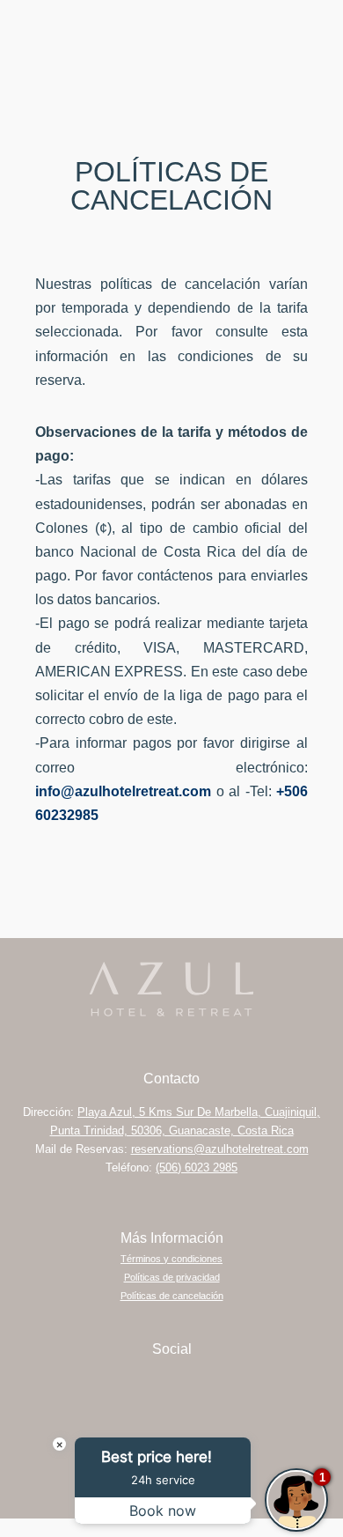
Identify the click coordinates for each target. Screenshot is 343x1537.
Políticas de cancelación (171, 1295)
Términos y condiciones (171, 1258)
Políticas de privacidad (172, 1277)
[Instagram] (148, 1387)
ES (277, 30)
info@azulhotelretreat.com (123, 791)
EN (306, 30)
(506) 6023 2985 (196, 1167)
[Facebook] (196, 1387)
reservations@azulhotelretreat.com (220, 1149)
